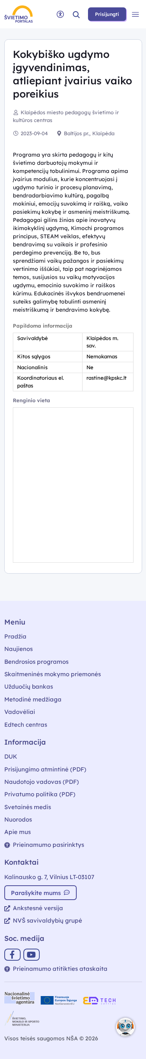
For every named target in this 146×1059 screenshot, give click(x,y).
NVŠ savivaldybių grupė (47, 920)
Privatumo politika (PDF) (40, 794)
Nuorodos (18, 819)
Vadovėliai (19, 711)
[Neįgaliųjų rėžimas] (60, 14)
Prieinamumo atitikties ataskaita (60, 968)
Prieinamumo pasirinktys (48, 844)
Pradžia (15, 636)
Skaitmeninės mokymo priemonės (52, 674)
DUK (10, 756)
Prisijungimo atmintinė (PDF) (45, 769)
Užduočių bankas (28, 686)
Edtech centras (25, 724)
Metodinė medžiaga (33, 699)
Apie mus (17, 832)
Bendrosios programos (36, 661)
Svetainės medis (27, 807)
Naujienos (18, 648)
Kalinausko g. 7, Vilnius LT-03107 (49, 877)
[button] (76, 14)
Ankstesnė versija (38, 908)
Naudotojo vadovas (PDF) (41, 781)
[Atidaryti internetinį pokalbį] (125, 1027)
